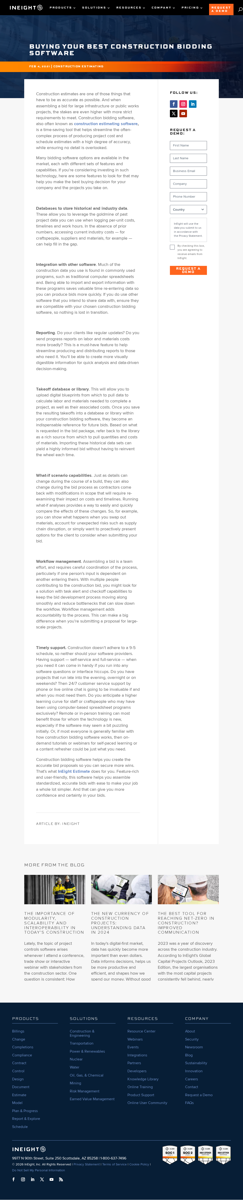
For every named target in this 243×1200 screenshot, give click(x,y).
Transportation (81, 1043)
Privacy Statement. (191, 236)
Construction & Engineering (82, 1033)
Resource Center (141, 1031)
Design (18, 1079)
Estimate (19, 1095)
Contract (19, 1063)
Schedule (20, 1126)
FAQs (189, 1102)
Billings (18, 1031)
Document (20, 1087)
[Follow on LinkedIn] (192, 104)
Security (192, 1039)
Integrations (137, 1055)
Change (18, 1039)
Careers (191, 1079)
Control (18, 1071)
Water (74, 1067)
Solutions (94, 7)
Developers (136, 1071)
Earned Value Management (92, 1099)
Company (162, 7)
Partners (134, 1063)
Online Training (140, 1087)
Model (17, 1102)
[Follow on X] (174, 113)
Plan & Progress (25, 1111)
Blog (189, 1055)
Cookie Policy (139, 1164)
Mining (75, 1083)
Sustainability (196, 1063)
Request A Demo (221, 9)
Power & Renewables (87, 1051)
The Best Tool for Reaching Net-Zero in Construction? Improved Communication (186, 923)
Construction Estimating (78, 66)
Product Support (140, 1095)
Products (61, 7)
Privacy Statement (87, 1164)
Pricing (190, 7)
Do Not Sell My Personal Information (38, 1170)
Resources (129, 7)
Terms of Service (114, 1164)
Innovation (194, 1071)
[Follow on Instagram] (183, 104)
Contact (191, 1087)
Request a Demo (188, 270)
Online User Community (147, 1102)
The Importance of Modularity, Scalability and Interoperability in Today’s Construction (54, 923)
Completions (22, 1047)
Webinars (135, 1039)
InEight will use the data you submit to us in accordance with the (188, 230)
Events (133, 1047)
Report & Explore (26, 1118)
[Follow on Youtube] (183, 113)
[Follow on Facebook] (174, 104)
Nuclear (76, 1059)
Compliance (22, 1055)
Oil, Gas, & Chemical (86, 1075)
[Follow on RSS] (61, 1179)
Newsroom (194, 1047)
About (190, 1031)
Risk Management (84, 1091)
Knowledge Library (143, 1079)
